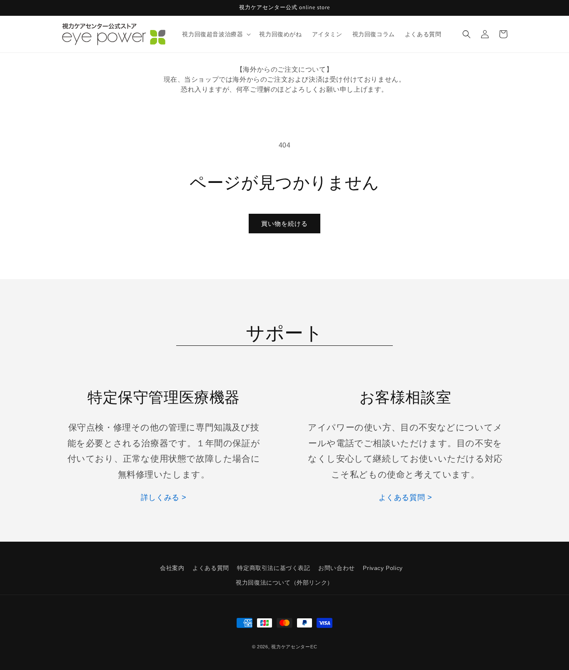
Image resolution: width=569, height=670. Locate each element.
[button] (215, 34)
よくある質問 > (405, 497)
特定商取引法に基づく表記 (273, 568)
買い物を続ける (284, 223)
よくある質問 (210, 568)
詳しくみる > (164, 497)
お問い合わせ (336, 568)
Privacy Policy (382, 568)
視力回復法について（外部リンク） (284, 582)
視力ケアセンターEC (294, 646)
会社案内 (172, 568)
